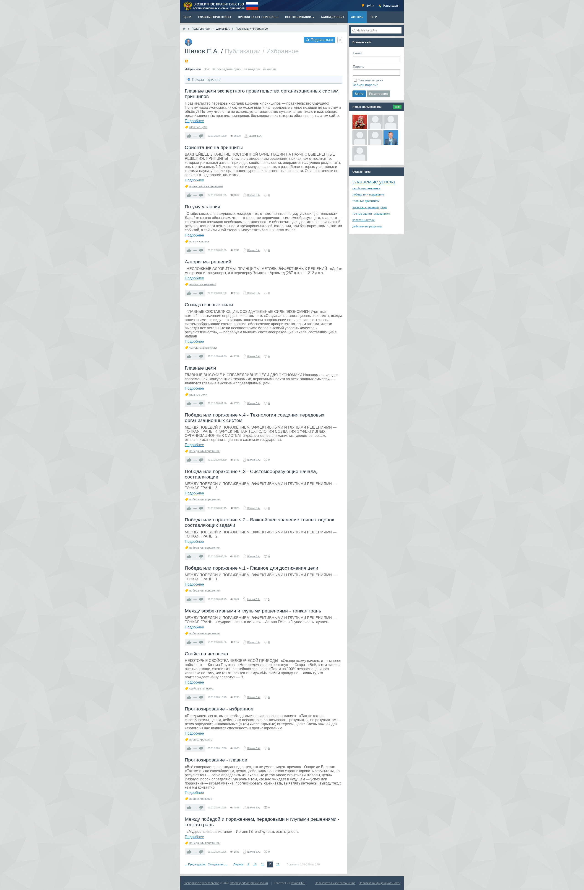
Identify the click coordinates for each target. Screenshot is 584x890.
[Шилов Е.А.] (390, 137)
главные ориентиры (365, 201)
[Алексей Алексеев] (375, 137)
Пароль (358, 66)
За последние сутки (226, 69)
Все (397, 106)
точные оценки (362, 213)
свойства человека (201, 688)
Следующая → (217, 864)
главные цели (198, 127)
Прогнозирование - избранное (219, 708)
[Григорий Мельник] (359, 137)
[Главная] (184, 28)
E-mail (357, 53)
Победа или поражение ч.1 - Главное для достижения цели (251, 568)
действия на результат (367, 226)
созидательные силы (203, 347)
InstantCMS (298, 883)
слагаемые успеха (373, 182)
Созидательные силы (209, 304)
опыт (384, 207)
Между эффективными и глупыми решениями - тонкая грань (253, 610)
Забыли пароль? (365, 85)
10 (255, 864)
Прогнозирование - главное (216, 759)
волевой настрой (363, 220)
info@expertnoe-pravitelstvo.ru (249, 883)
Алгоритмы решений (208, 261)
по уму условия (199, 241)
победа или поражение (204, 451)
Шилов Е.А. (202, 51)
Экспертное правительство (201, 883)
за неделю (252, 69)
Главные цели (200, 367)
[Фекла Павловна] (359, 122)
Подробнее (194, 121)
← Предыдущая (195, 864)
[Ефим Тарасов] (390, 122)
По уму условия (202, 206)
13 (277, 864)
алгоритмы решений (202, 284)
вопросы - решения (365, 207)
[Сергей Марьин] (375, 122)
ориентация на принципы (206, 186)
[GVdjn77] (359, 153)
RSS (186, 61)
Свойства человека (206, 653)
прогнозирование (200, 739)
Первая (238, 864)
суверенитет (382, 213)
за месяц (269, 69)
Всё (206, 69)
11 (262, 864)
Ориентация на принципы (214, 147)
